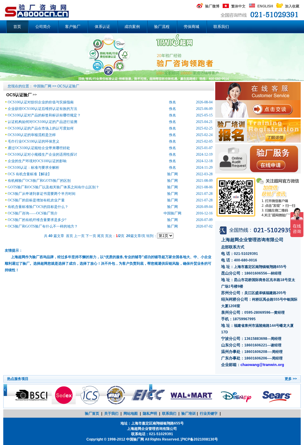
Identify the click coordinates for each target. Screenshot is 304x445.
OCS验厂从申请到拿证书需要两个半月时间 (41, 194)
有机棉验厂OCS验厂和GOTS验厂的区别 (39, 181)
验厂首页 (92, 413)
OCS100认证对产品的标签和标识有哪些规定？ (44, 115)
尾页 (100, 236)
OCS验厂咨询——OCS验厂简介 (33, 213)
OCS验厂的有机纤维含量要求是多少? (37, 220)
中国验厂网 (42, 86)
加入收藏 (292, 6)
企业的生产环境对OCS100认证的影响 (37, 161)
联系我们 (221, 26)
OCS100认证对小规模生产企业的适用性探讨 (42, 154)
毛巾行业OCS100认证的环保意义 (33, 141)
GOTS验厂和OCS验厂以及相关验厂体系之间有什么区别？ (53, 187)
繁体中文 (238, 6)
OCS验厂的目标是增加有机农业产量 (36, 200)
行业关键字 (209, 413)
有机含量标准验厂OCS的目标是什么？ (38, 207)
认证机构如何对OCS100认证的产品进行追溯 (42, 122)
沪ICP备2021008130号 (199, 439)
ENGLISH (265, 6)
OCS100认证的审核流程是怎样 (32, 135)
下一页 (91, 236)
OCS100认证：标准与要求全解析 (33, 167)
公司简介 (43, 26)
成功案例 (132, 26)
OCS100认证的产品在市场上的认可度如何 (41, 128)
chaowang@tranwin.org (262, 364)
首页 (17, 26)
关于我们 (111, 413)
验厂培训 (188, 413)
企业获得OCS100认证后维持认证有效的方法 (42, 109)
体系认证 (102, 26)
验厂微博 (212, 6)
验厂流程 (162, 26)
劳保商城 (191, 26)
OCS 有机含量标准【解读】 (29, 174)
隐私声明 (150, 413)
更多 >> (291, 379)
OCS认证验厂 (68, 86)
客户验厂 (72, 26)
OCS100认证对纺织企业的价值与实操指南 (41, 102)
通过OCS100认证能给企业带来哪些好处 (39, 148)
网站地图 (131, 413)
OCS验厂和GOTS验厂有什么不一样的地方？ (43, 226)
